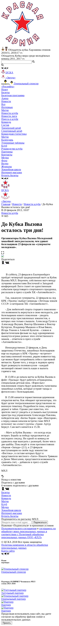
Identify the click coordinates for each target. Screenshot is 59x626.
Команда (6, 498)
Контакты (6, 154)
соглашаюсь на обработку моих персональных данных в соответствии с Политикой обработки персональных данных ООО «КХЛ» (28, 533)
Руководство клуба (11, 148)
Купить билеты (9, 516)
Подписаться (40, 522)
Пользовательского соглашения (18, 528)
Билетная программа (12, 95)
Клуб (4, 504)
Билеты (5, 492)
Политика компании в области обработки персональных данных (24, 546)
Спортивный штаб (11, 131)
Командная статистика (14, 134)
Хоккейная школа (11, 510)
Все (3, 104)
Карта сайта (8, 550)
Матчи (5, 110)
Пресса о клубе (9, 119)
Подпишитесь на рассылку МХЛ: (20, 519)
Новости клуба (9, 113)
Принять (7, 623)
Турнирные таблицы (12, 142)
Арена (4, 98)
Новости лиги (9, 116)
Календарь (7, 139)
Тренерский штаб (11, 128)
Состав (5, 125)
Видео (4, 163)
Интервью (7, 107)
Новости (17, 204)
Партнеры (7, 151)
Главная (5, 204)
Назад (4, 89)
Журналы (6, 166)
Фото (4, 160)
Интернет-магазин (11, 513)
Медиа (5, 507)
